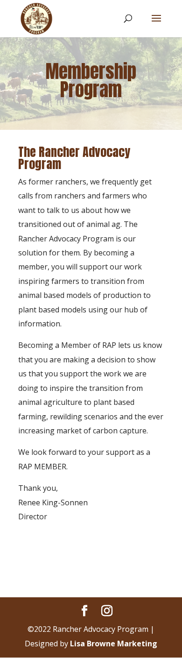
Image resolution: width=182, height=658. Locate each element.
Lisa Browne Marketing (113, 643)
